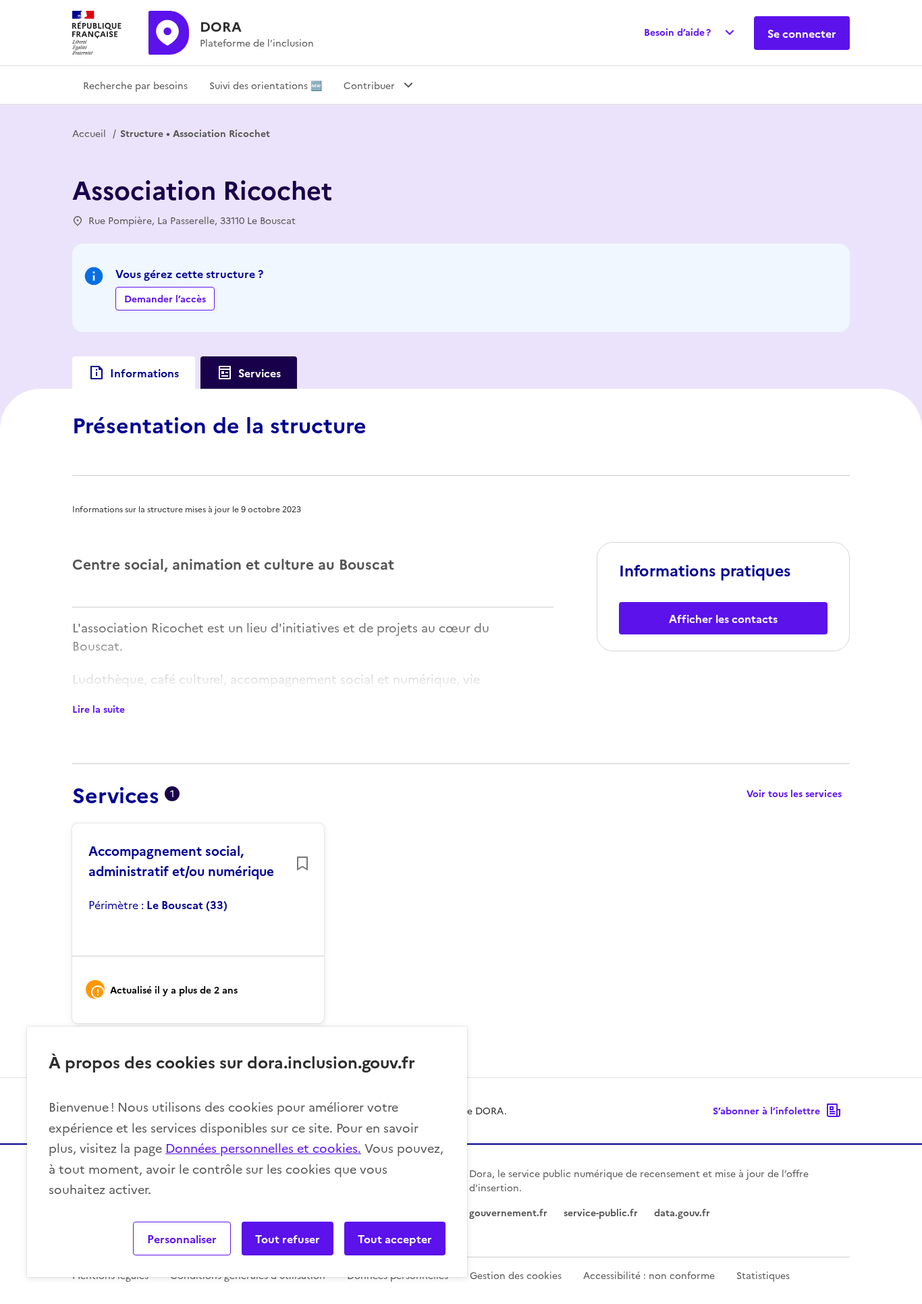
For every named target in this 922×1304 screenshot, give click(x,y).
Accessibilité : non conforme (649, 1275)
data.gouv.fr (682, 1212)
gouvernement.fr (508, 1212)
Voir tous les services (794, 793)
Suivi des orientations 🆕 (265, 85)
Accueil (89, 133)
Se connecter (801, 33)
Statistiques (763, 1275)
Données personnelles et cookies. (263, 1147)
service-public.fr (601, 1212)
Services (259, 372)
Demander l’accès (165, 298)
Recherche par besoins (135, 85)
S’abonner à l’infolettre (766, 1110)
